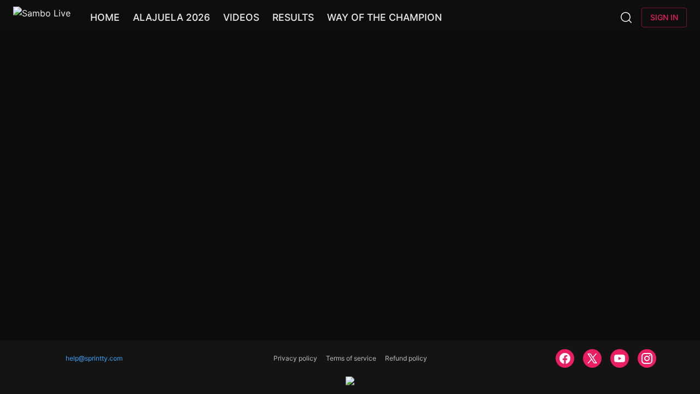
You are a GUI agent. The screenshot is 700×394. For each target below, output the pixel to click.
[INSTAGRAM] (647, 358)
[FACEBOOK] (565, 358)
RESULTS (293, 17)
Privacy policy (295, 358)
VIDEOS (241, 17)
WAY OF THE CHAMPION (384, 17)
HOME (105, 17)
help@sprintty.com (94, 358)
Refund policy (406, 358)
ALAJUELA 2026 (171, 17)
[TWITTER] (592, 358)
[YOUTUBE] (619, 358)
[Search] (626, 17)
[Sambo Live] (42, 17)
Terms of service (351, 358)
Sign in (664, 17)
